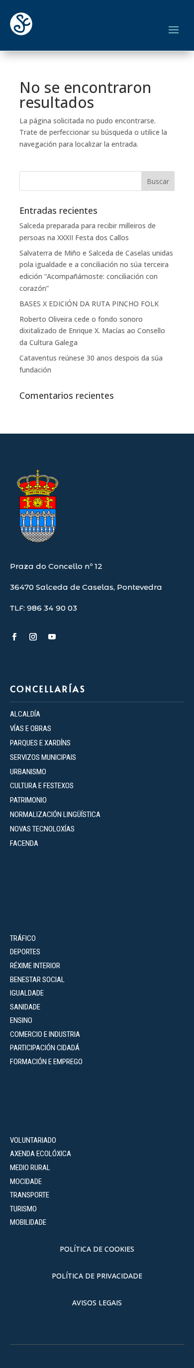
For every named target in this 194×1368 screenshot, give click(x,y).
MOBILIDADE (28, 1222)
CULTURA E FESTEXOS (42, 785)
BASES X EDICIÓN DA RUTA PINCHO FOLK (89, 303)
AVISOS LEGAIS (97, 1302)
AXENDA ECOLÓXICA (40, 1153)
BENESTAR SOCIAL (38, 979)
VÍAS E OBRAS (30, 728)
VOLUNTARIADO (33, 1140)
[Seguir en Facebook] (14, 637)
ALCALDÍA (25, 714)
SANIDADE (25, 1007)
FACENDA (24, 843)
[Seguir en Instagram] (33, 637)
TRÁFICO (23, 938)
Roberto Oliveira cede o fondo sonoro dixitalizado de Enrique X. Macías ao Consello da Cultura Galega (92, 331)
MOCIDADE (26, 1181)
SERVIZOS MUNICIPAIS (43, 757)
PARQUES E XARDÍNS (40, 742)
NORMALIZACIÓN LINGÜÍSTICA (55, 814)
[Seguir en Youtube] (52, 637)
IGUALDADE (27, 993)
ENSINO (21, 1020)
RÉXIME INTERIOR (35, 965)
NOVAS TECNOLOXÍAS (42, 828)
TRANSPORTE (29, 1194)
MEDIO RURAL (30, 1167)
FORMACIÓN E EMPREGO (46, 1061)
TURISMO (23, 1208)
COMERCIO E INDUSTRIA (45, 1034)
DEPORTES (25, 951)
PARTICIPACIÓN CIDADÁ (45, 1047)
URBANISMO (28, 771)
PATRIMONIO (28, 800)
